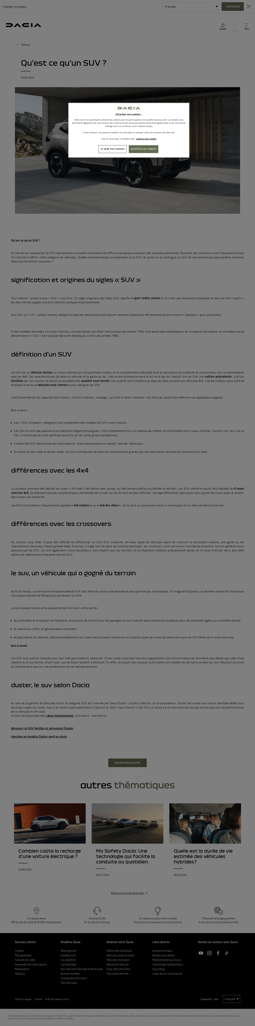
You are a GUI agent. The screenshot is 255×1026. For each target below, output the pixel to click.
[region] (128, 130)
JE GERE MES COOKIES (113, 148)
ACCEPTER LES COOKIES (143, 148)
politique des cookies (146, 138)
